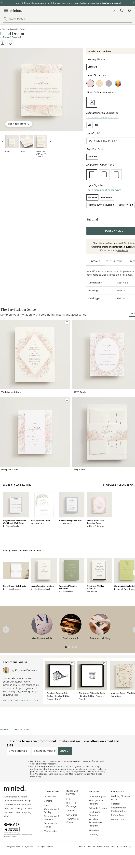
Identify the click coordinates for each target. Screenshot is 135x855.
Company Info (52, 791)
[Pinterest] (10, 824)
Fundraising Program (94, 813)
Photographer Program (96, 802)
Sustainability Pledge (50, 825)
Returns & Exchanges (71, 804)
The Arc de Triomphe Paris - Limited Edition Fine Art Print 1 (92, 696)
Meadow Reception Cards (70, 520)
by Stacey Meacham (12, 526)
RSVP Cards (80, 392)
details (95, 261)
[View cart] (129, 10)
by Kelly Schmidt (66, 591)
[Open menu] (6, 10)
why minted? (114, 261)
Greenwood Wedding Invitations (68, 587)
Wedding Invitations (11, 392)
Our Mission (50, 796)
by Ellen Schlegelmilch (40, 589)
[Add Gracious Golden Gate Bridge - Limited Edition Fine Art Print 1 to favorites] (72, 663)
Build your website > (112, 2)
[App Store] (20, 829)
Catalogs (115, 803)
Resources (117, 791)
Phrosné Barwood (12, 37)
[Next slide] (50, 141)
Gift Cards (71, 814)
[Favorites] (121, 10)
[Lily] (90, 83)
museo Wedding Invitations (42, 586)
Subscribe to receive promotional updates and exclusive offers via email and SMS (63, 743)
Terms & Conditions (86, 846)
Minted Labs (50, 830)
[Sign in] (114, 10)
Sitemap (114, 846)
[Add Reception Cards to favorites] (67, 400)
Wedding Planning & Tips (120, 798)
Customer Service (72, 792)
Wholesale (94, 829)
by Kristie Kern (37, 523)
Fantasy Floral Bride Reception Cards (95, 521)
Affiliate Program (97, 796)
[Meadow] (100, 83)
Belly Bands (79, 469)
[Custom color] (118, 83)
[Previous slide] (2, 141)
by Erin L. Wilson (66, 523)
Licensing (93, 834)
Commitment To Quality (52, 810)
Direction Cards (22, 729)
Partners (94, 791)
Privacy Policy (103, 846)
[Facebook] (6, 824)
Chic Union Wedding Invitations (95, 587)
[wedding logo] (16, 10)
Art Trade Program (98, 807)
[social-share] (2, 43)
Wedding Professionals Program (95, 822)
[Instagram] (18, 824)
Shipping (70, 810)
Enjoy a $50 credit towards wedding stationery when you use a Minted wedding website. (57, 2)
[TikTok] (14, 824)
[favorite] (10, 43)
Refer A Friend (118, 815)
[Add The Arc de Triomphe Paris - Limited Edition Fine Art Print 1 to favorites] (104, 663)
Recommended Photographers (118, 809)
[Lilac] (109, 83)
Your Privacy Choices (72, 820)
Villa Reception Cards (40, 520)
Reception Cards (9, 469)
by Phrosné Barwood (96, 526)
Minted (4, 729)
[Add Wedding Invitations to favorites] (67, 322)
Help (68, 799)
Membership (117, 819)
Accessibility (125, 846)
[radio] (92, 67)
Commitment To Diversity (52, 818)
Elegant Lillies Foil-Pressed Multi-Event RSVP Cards (14, 521)
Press (46, 804)
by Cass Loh (92, 591)
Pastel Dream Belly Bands (14, 586)
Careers (48, 800)
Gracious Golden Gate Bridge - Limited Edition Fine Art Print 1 (58, 696)
